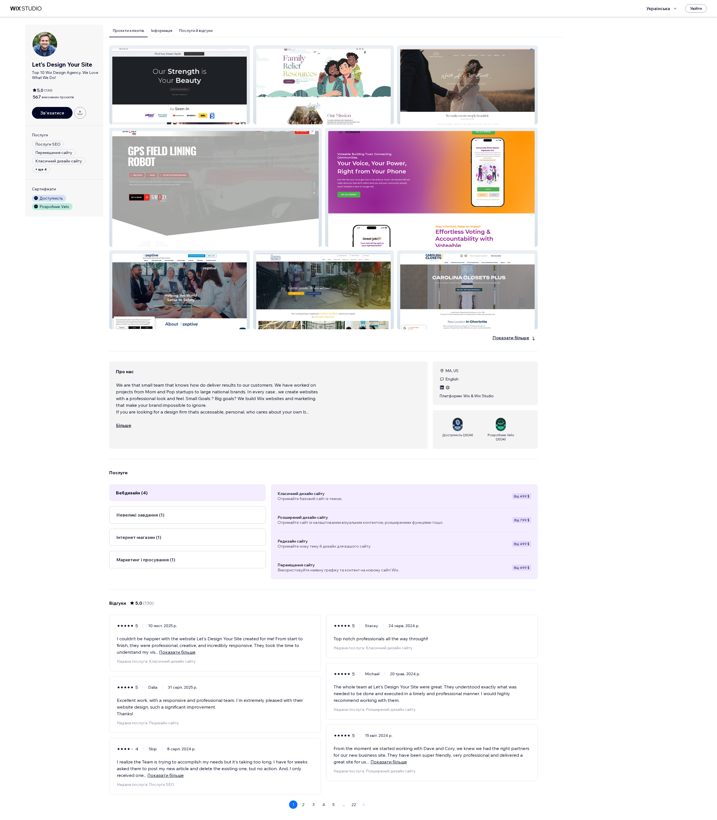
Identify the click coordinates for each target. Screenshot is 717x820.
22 (353, 804)
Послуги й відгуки (196, 30)
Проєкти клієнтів (128, 30)
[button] (179, 84)
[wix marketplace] (25, 8)
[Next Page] (364, 804)
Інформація (161, 30)
